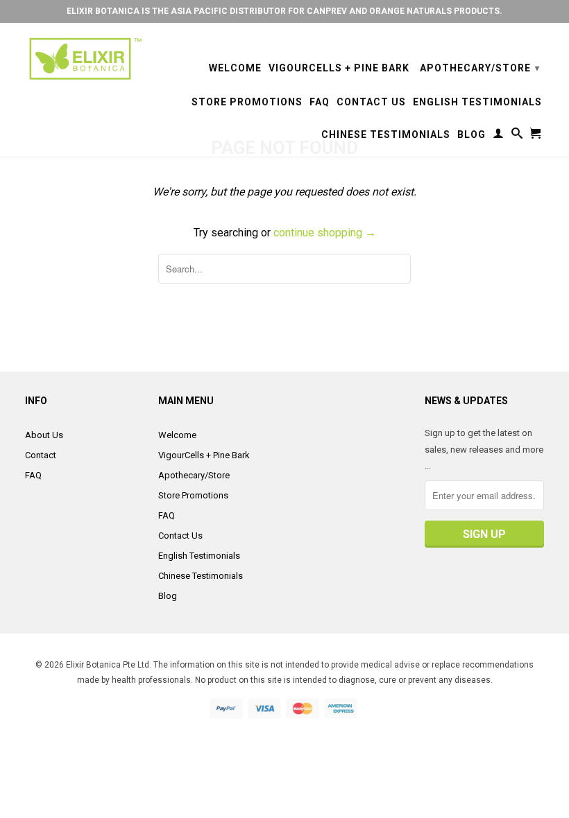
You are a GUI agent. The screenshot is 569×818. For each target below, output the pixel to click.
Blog (471, 134)
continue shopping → (324, 232)
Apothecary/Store (480, 67)
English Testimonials (477, 101)
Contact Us (371, 101)
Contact (40, 455)
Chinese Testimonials (385, 134)
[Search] (517, 136)
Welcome (235, 67)
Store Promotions (247, 101)
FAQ (319, 101)
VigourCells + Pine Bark (339, 67)
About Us (44, 435)
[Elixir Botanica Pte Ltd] (84, 58)
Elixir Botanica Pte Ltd (107, 665)
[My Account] (498, 136)
